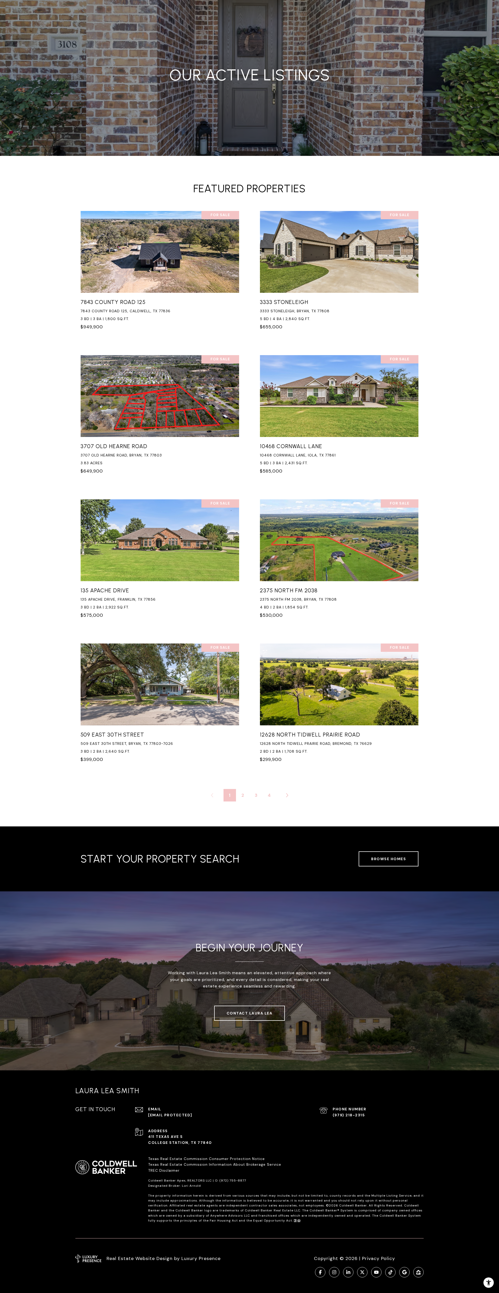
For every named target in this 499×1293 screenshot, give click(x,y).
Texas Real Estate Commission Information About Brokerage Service (214, 1164)
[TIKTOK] (390, 1272)
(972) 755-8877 (232, 1180)
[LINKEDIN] (348, 1272)
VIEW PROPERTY (160, 273)
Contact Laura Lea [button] (250, 1013)
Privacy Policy (378, 1258)
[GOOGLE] (404, 1272)
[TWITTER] (362, 1272)
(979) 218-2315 (349, 1115)
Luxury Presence (201, 1258)
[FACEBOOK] (320, 1272)
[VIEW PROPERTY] (160, 268)
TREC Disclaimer (164, 1170)
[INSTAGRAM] (334, 1272)
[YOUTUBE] (376, 1272)
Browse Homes (388, 859)
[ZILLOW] (418, 1272)
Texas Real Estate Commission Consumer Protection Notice (206, 1158)
